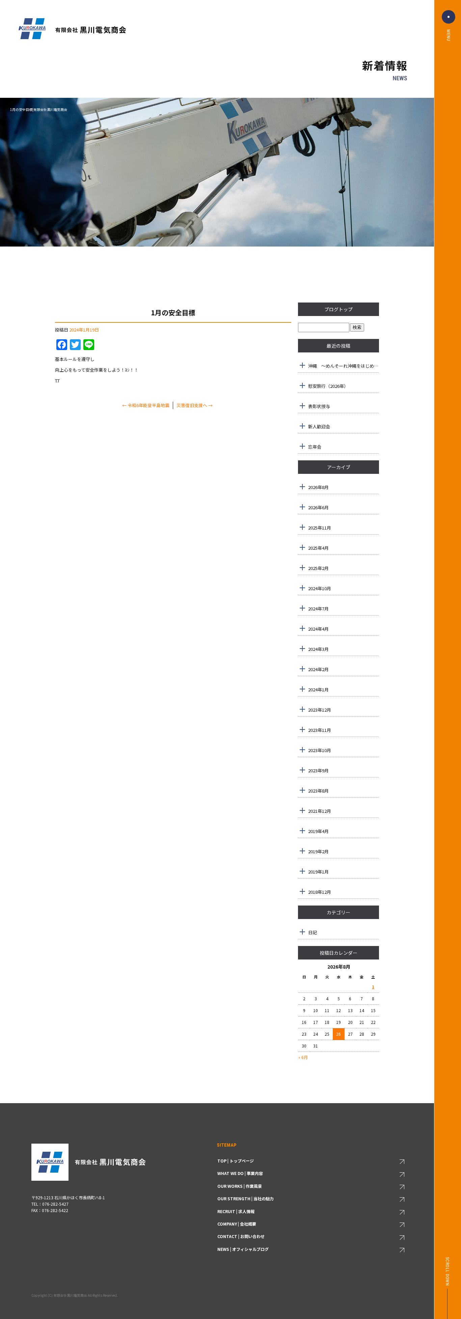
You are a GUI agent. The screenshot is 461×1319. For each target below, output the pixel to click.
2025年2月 (318, 568)
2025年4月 (318, 548)
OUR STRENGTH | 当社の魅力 (245, 1198)
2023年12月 (319, 710)
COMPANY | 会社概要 (236, 1224)
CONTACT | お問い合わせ (241, 1236)
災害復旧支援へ (195, 405)
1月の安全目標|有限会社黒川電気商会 (38, 109)
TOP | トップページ (235, 1161)
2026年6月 (318, 507)
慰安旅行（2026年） (328, 386)
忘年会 (314, 446)
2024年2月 (318, 669)
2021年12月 (319, 811)
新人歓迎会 (319, 426)
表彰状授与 (319, 406)
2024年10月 (319, 588)
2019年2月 (318, 851)
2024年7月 (318, 608)
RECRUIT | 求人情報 (235, 1211)
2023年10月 (319, 750)
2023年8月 (318, 790)
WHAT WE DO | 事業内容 (240, 1173)
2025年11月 (319, 527)
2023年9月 (318, 770)
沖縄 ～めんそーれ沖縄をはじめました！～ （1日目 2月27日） (343, 366)
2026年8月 (318, 487)
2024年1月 (318, 689)
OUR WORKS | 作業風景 (239, 1186)
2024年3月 (318, 649)
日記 (312, 932)
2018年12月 (319, 892)
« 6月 (303, 1057)
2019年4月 (318, 831)
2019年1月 (318, 871)
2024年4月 (318, 629)
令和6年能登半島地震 (145, 405)
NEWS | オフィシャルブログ (243, 1249)
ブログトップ (338, 309)
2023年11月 (319, 730)
